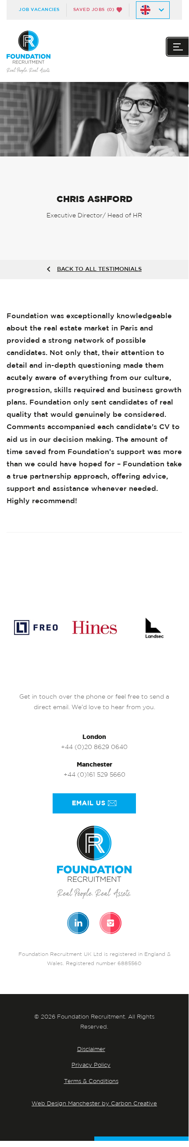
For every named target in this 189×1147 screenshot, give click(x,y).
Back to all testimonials (99, 269)
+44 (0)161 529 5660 (94, 775)
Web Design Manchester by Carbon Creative (94, 1104)
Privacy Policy (91, 1065)
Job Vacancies (39, 9)
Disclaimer (91, 1049)
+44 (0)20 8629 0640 (94, 747)
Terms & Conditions (91, 1081)
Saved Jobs (93, 9)
